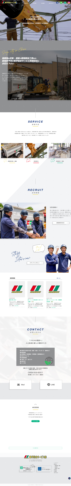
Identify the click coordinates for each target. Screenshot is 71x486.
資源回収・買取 (57, 468)
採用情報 (34, 2)
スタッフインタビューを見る (36, 263)
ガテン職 (57, 2)
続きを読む (17, 305)
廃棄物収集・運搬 (57, 465)
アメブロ (65, 2)
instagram (69, 2)
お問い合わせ (51, 2)
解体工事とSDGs (12, 299)
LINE (61, 2)
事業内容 (26, 2)
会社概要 (42, 2)
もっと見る (36, 421)
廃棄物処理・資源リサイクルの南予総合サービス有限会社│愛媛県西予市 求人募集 (12, 0)
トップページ (18, 2)
